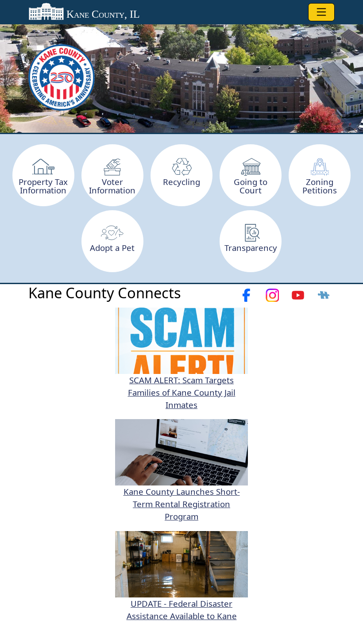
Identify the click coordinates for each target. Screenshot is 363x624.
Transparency (250, 247)
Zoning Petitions (319, 186)
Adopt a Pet (112, 247)
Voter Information (112, 186)
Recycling (181, 181)
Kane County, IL (102, 14)
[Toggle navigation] (321, 12)
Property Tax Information (43, 186)
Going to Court (250, 186)
